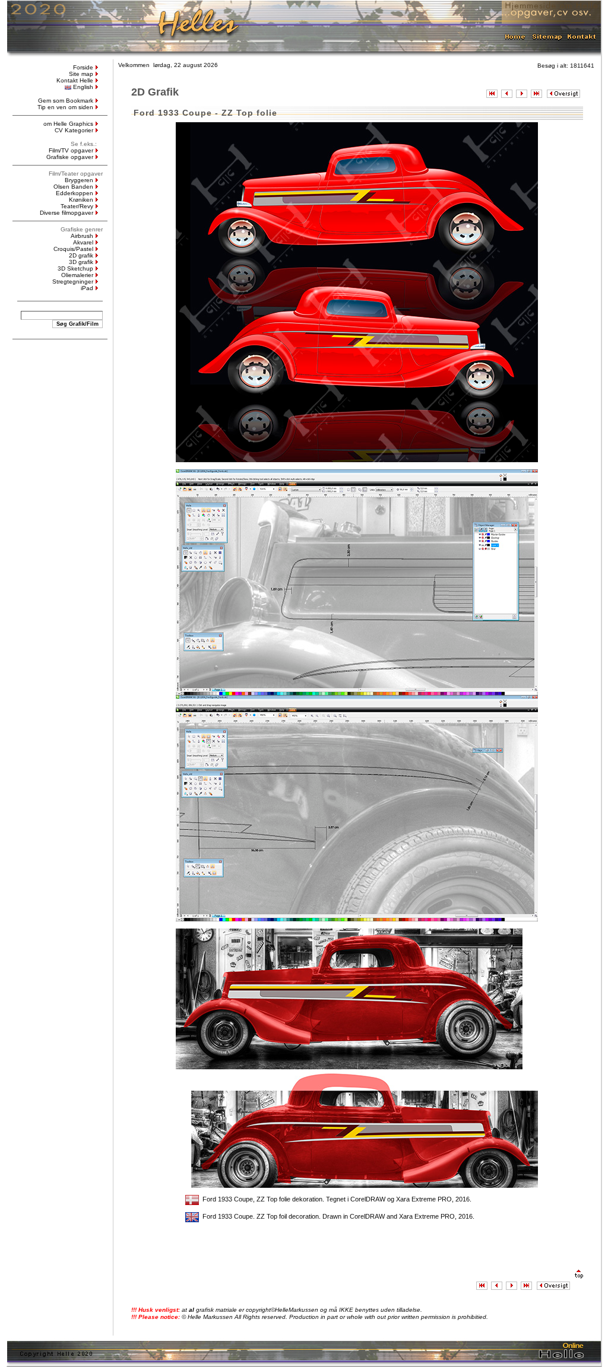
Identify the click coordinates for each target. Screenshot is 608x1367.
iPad (87, 288)
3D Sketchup (75, 268)
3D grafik (81, 262)
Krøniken (81, 199)
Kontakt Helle (74, 80)
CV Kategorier (74, 130)
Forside (83, 67)
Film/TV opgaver (71, 150)
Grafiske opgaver (69, 157)
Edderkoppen (74, 193)
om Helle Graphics (68, 123)
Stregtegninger (72, 281)
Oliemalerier (77, 275)
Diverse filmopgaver (66, 212)
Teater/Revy (77, 206)
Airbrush (82, 236)
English (83, 87)
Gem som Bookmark (65, 100)
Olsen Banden (73, 186)
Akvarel (83, 242)
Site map (81, 74)
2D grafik (81, 255)
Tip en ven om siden (65, 107)
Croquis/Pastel (73, 249)
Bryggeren (79, 180)
